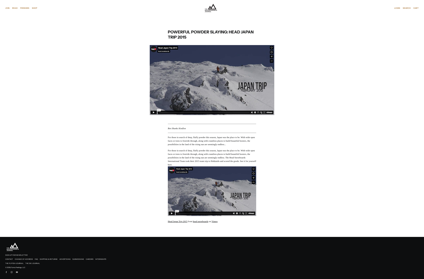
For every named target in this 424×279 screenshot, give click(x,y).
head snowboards (200, 221)
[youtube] (17, 272)
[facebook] (6, 272)
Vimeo (215, 221)
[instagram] (11, 272)
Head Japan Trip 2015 (177, 221)
